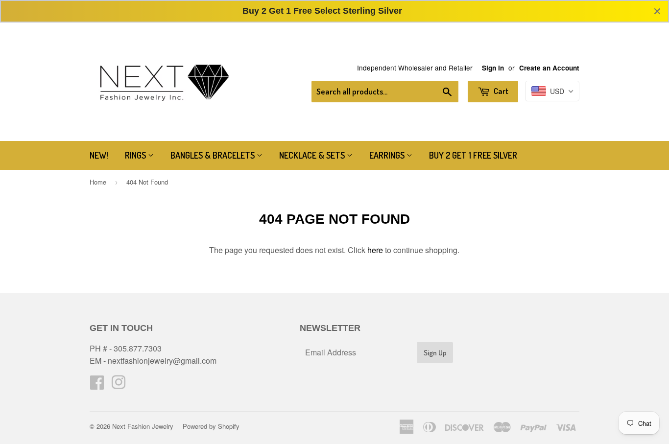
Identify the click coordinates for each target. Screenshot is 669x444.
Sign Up (435, 352)
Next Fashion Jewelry (142, 426)
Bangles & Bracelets (213, 155)
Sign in (493, 67)
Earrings (387, 155)
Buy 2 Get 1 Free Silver (473, 155)
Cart (500, 91)
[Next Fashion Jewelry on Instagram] (118, 385)
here (375, 250)
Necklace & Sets (313, 155)
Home (98, 182)
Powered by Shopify (211, 426)
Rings (136, 155)
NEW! (99, 155)
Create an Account (549, 67)
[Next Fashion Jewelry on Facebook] (97, 385)
